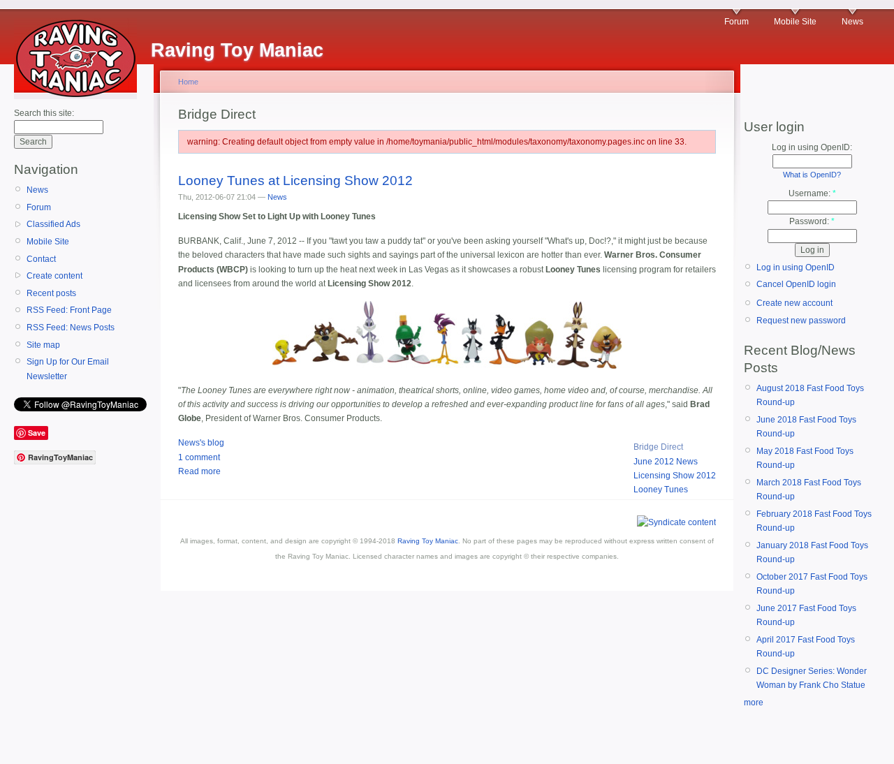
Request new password (801, 320)
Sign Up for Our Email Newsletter (68, 369)
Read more (199, 471)
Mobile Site (795, 22)
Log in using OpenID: (812, 147)
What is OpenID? (812, 174)
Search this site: (44, 113)
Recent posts (51, 293)
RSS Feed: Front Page (69, 310)
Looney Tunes (660, 489)
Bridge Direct (658, 447)
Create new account (794, 303)
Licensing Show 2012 (674, 475)
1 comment (199, 457)
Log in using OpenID (795, 267)
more (753, 702)
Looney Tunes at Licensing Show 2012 (295, 180)
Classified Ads (53, 224)
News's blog (201, 443)
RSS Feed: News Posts (71, 327)
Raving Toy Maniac (427, 541)
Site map (43, 345)
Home (188, 82)
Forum (736, 22)
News (852, 22)
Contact (41, 259)
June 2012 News (665, 462)
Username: (812, 193)
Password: (812, 221)
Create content (54, 276)
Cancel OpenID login (796, 284)
